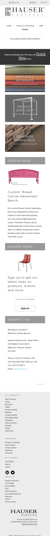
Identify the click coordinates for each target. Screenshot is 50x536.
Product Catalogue (12, 442)
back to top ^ (41, 384)
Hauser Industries (12, 481)
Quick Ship (9, 431)
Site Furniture (10, 445)
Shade (7, 428)
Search (7, 464)
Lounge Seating (11, 415)
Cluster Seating (11, 410)
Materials (8, 450)
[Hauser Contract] (25, 11)
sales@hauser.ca (20, 369)
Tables (7, 407)
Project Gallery (11, 448)
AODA (7, 499)
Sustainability (10, 486)
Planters (8, 425)
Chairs (7, 402)
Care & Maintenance (13, 494)
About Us (8, 453)
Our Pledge (9, 483)
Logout (8, 467)
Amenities (9, 420)
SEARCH (32, 3)
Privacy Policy (10, 502)
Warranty (8, 496)
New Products (10, 399)
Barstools (9, 404)
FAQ (7, 488)
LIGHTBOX (9, 462)
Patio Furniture (11, 423)
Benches (8, 412)
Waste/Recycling (11, 418)
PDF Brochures (11, 491)
